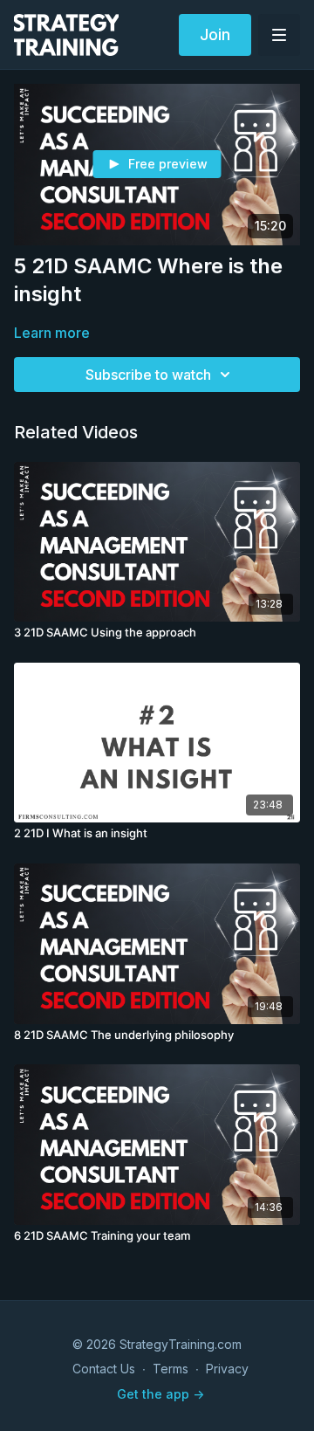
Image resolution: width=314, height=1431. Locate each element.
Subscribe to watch (148, 374)
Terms (170, 1368)
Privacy (227, 1368)
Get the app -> (160, 1393)
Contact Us (103, 1368)
